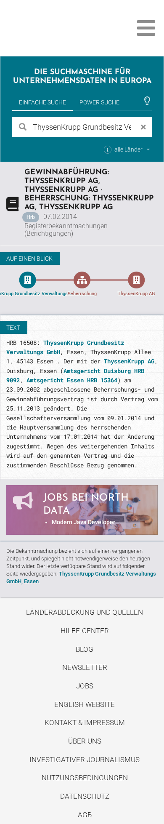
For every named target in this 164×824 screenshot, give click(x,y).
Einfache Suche (42, 102)
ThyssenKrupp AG (129, 361)
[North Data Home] (53, 28)
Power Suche (99, 102)
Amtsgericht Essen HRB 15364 (71, 380)
